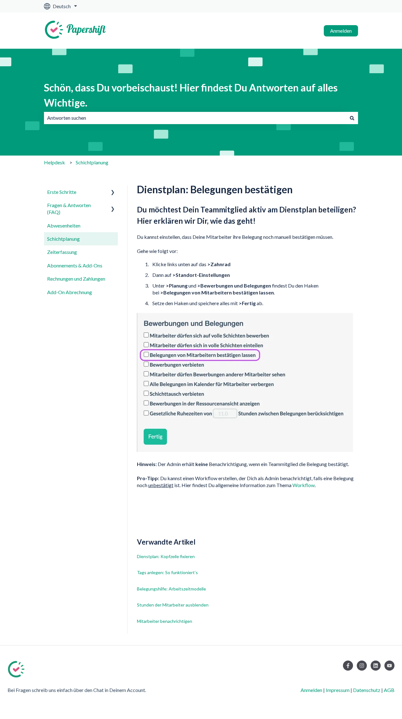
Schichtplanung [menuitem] (63, 239)
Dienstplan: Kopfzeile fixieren (166, 556)
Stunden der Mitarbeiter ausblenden (173, 604)
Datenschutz (366, 690)
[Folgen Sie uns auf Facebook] (348, 666)
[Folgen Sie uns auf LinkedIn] (376, 666)
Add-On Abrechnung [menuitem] (69, 292)
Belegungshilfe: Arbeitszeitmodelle (171, 588)
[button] (113, 192)
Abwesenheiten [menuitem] (63, 225)
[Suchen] (352, 118)
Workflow (303, 485)
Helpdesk (54, 162)
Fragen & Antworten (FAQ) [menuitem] (69, 208)
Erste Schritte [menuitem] (61, 192)
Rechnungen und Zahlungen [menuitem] (76, 279)
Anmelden (341, 31)
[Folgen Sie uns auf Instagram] (362, 666)
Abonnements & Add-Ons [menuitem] (74, 265)
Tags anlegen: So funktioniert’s (167, 572)
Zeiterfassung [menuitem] (62, 252)
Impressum (338, 690)
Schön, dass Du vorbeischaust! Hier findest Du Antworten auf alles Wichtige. (191, 95)
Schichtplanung (92, 162)
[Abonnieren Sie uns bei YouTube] (389, 666)
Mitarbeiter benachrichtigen (164, 621)
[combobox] (195, 118)
